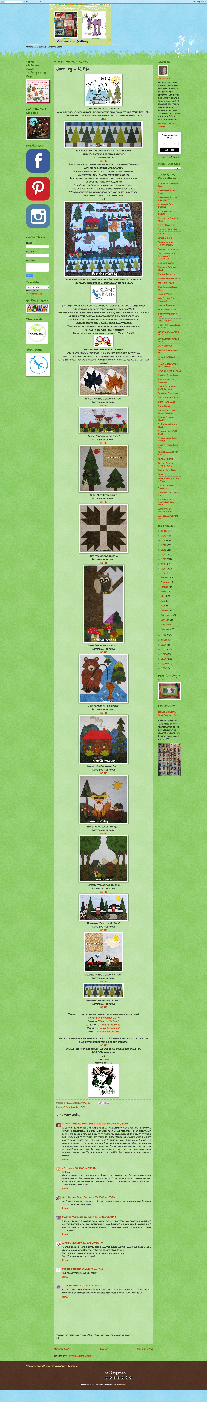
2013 (164, 549)
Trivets (162, 474)
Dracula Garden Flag (167, 268)
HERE (103, 160)
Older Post (145, 1349)
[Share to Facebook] (105, 1103)
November (166, 624)
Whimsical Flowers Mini (168, 517)
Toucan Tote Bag (166, 470)
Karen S (66, 1242)
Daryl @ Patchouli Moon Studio (78, 1123)
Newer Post (62, 1349)
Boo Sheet (163, 233)
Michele (66, 1268)
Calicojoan (166, 78)
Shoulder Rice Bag (168, 397)
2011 (163, 540)
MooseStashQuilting (108, 1031)
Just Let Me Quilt (108, 1021)
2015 (164, 559)
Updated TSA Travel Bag (169, 494)
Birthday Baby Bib (167, 229)
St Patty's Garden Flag (167, 425)
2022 (164, 649)
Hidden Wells (165, 293)
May (163, 596)
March (165, 586)
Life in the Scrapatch (107, 1028)
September (167, 615)
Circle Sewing (165, 237)
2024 (164, 658)
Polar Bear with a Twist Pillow (168, 365)
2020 (164, 639)
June (163, 600)
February (166, 582)
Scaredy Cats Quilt (168, 393)
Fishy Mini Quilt (166, 282)
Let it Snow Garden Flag (168, 333)
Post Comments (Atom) (80, 1355)
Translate (36, 293)
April (164, 591)
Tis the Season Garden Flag (166, 464)
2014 (164, 554)
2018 (164, 573)
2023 (164, 654)
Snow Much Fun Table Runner (166, 411)
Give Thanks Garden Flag (168, 288)
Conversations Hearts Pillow (165, 243)
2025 (164, 663)
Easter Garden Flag (169, 278)
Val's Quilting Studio (72, 1197)
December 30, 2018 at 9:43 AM (80, 1168)
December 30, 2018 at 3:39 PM (100, 1216)
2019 (164, 635)
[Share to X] (103, 1103)
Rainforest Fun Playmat (166, 380)
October (165, 619)
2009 (164, 530)
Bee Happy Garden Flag (168, 219)
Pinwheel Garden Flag (167, 358)
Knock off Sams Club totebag (169, 326)
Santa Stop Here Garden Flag (167, 387)
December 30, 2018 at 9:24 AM (112, 1123)
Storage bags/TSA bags (167, 432)
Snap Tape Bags (166, 401)
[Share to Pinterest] (108, 1103)
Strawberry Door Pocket (167, 439)
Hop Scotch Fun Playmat (166, 299)
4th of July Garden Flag (168, 185)
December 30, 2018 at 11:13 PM (87, 1242)
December (166, 629)
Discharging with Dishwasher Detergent (167, 256)
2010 (164, 535)
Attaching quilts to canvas (168, 212)
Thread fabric (165, 458)
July (163, 605)
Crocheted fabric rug (169, 249)
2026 (164, 668)
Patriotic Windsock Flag (168, 351)
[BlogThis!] (101, 1103)
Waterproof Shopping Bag (165, 510)
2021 (164, 644)
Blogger (121, 1384)
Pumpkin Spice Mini (168, 375)
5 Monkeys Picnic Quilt (167, 192)
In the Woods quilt (168, 309)
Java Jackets (165, 320)
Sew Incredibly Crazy (107, 1017)
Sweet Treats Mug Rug (168, 446)
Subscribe (169, 150)
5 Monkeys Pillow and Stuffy (167, 198)
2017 (164, 568)
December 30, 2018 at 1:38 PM (99, 1197)
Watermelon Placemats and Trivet (166, 502)
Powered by (163, 157)
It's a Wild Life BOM (75, 1107)
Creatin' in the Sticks (109, 1024)
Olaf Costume (165, 345)
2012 (164, 545)
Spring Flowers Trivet (166, 418)
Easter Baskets (166, 274)
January (165, 577)
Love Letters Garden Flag (169, 340)
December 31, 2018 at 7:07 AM (87, 1268)
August (165, 610)
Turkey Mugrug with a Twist (169, 480)
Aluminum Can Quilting (165, 205)
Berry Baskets (166, 225)
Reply (65, 1159)
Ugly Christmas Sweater (166, 487)
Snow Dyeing (164, 406)
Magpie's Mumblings (72, 1216)
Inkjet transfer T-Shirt (168, 315)
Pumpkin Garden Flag (169, 370)
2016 (164, 564)
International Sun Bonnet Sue (168, 713)
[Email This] (99, 1103)
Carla (65, 1285)
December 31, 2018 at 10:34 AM (85, 1285)
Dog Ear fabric (166, 262)
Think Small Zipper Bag (168, 453)
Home (104, 1349)
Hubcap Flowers (166, 305)
